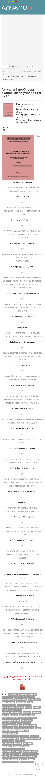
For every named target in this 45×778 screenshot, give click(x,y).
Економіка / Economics (30, 71)
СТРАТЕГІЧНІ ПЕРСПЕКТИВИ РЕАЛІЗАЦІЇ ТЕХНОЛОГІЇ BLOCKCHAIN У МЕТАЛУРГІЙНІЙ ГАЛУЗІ (22, 211)
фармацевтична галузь (28, 694)
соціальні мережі (21, 699)
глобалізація (20, 741)
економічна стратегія (9, 733)
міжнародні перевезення (10, 720)
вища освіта (27, 743)
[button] (7, 1)
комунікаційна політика (28, 725)
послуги (28, 707)
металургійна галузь (27, 715)
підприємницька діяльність (11, 712)
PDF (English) (22, 601)
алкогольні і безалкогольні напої (13, 749)
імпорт (31, 759)
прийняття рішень (24, 705)
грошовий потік (7, 741)
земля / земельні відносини (24, 728)
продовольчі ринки (9, 705)
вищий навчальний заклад (11, 743)
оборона (5, 715)
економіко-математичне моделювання (15, 736)
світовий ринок (34, 699)
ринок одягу (21, 702)
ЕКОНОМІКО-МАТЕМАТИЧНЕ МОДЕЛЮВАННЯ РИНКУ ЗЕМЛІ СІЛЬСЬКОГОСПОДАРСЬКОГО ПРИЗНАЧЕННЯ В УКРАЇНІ (22, 633)
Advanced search (32, 67)
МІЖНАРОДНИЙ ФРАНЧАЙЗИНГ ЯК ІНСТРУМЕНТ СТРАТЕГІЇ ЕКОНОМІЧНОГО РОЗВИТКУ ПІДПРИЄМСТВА (22, 257)
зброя (38, 728)
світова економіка (8, 702)
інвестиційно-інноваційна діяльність (23, 756)
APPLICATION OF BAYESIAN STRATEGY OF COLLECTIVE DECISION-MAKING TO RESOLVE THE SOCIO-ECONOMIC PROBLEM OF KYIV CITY (22, 586)
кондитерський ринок (9, 725)
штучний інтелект (26, 762)
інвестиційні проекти (9, 759)
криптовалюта (27, 720)
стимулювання (7, 699)
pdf (22, 202)
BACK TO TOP (9, 71)
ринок (30, 702)
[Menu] (31, 7)
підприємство (16, 710)
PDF (22, 347)
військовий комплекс (21, 746)
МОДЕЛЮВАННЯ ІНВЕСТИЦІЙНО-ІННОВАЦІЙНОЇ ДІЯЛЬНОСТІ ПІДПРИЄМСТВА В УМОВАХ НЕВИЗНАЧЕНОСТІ (22, 610)
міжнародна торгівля (29, 718)
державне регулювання (10, 738)
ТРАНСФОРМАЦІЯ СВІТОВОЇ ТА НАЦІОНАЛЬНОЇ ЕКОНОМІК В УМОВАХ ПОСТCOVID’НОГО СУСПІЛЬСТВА (22, 234)
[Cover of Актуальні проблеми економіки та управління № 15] (8, 110)
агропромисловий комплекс (11, 751)
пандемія (5, 710)
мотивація (14, 715)
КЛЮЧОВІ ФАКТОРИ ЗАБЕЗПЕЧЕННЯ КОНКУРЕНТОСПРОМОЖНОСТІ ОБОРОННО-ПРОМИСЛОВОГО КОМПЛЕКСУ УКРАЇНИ (22, 399)
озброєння (36, 712)
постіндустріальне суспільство (12, 707)
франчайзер (13, 694)
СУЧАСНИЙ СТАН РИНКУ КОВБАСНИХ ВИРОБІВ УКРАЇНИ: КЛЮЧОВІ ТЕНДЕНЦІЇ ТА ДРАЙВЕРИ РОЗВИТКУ (22, 531)
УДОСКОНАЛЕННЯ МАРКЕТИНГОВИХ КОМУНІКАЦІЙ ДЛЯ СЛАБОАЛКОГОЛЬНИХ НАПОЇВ (22, 554)
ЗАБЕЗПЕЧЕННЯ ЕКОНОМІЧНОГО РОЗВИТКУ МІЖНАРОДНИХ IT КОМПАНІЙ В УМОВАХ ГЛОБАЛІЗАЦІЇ (22, 307)
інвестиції (23, 759)
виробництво (7, 746)
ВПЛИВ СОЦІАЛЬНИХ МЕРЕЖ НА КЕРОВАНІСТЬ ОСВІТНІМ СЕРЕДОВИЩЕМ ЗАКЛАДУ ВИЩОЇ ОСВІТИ (22, 356)
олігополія (27, 712)
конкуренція (6, 723)
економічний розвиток (10, 762)
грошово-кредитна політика (30, 738)
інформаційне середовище (11, 754)
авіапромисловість (30, 751)
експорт (5, 730)
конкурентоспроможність (21, 723)
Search (17, 67)
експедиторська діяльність (19, 730)
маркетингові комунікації (11, 718)
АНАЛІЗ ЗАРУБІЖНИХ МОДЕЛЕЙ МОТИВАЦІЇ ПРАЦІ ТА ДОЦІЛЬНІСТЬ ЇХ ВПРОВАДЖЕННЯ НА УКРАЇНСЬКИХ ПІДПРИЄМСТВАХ (22, 482)
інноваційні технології (30, 754)
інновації (5, 756)
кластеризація (7, 728)
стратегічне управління (26, 697)
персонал (36, 707)
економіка (34, 736)
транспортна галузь (9, 697)
